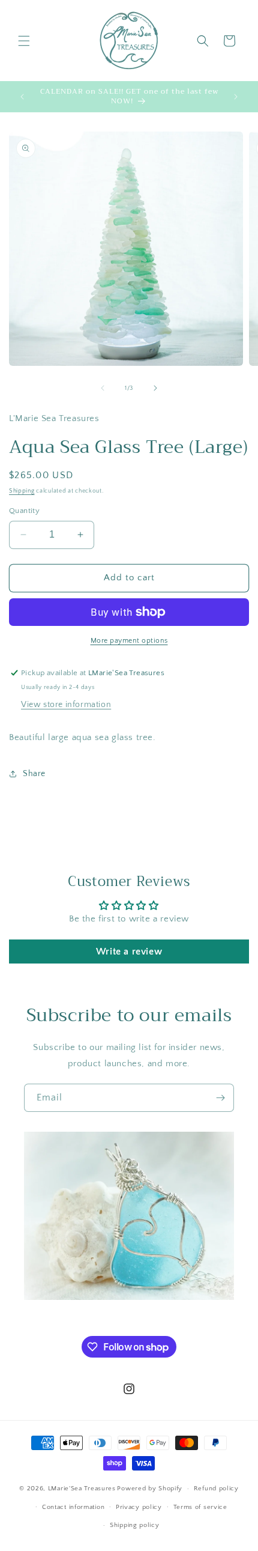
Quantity (24, 510)
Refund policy (216, 1488)
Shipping (22, 491)
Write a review (129, 951)
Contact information (73, 1507)
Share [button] (34, 774)
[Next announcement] (236, 96)
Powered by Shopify (149, 1488)
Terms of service (200, 1507)
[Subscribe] (220, 1098)
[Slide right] (155, 388)
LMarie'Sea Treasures (82, 1488)
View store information (66, 704)
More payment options (129, 641)
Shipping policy (135, 1525)
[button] (24, 41)
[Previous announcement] (22, 96)
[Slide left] (102, 388)
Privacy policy (139, 1507)
